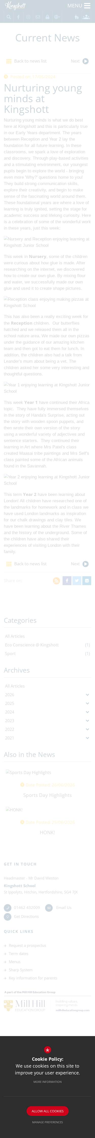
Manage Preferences (47, 1122)
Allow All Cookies (48, 1111)
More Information (47, 1082)
